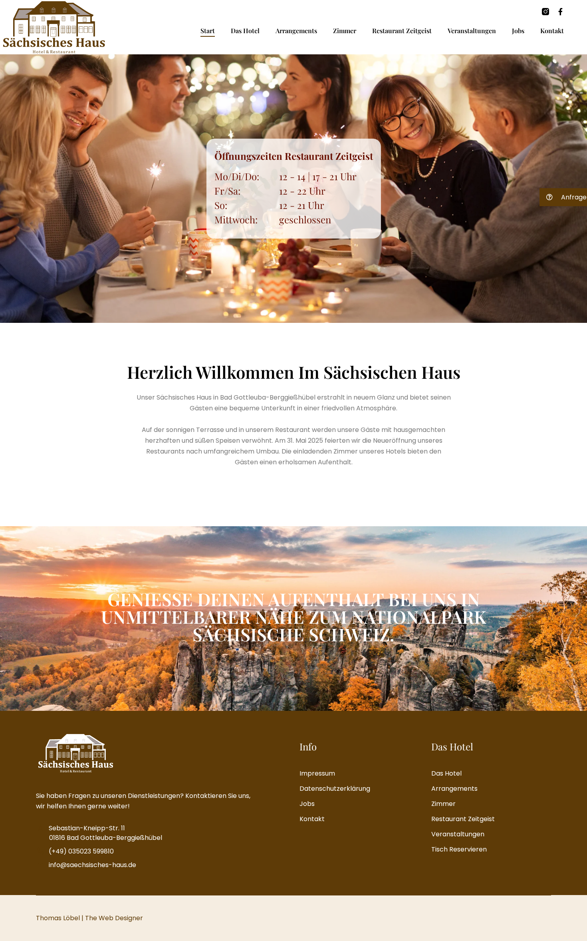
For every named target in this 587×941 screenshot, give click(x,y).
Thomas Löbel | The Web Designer (89, 918)
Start (207, 30)
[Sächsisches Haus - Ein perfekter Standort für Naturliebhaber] (54, 27)
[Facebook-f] (560, 11)
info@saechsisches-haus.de (92, 864)
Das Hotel (245, 30)
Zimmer (344, 30)
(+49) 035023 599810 (81, 851)
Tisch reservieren (459, 849)
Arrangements (296, 30)
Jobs (518, 30)
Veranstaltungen (472, 30)
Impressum (317, 773)
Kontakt (552, 30)
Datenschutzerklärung (334, 788)
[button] (563, 197)
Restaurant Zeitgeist (402, 30)
